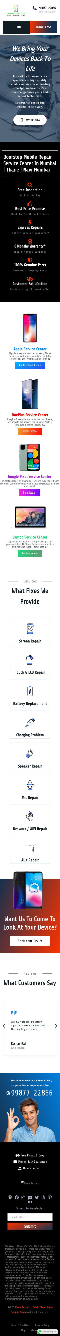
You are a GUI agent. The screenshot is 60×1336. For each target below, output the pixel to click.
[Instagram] (23, 1197)
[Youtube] (30, 1197)
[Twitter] (37, 1197)
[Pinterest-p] (50, 1197)
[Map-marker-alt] (10, 1197)
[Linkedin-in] (30, 1201)
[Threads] (43, 1197)
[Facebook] (17, 1197)
